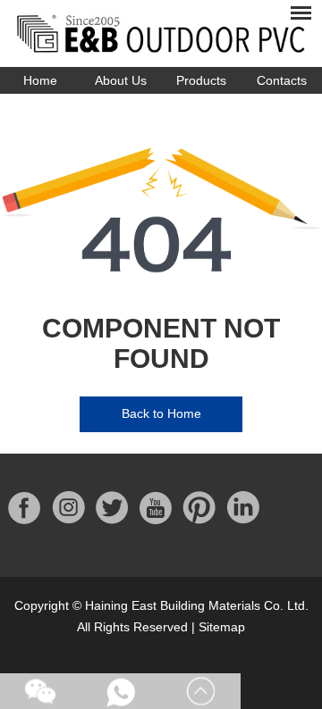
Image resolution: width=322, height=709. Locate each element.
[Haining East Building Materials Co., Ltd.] (161, 33)
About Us (121, 80)
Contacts (282, 80)
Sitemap (222, 627)
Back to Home (161, 413)
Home (40, 80)
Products (201, 80)
